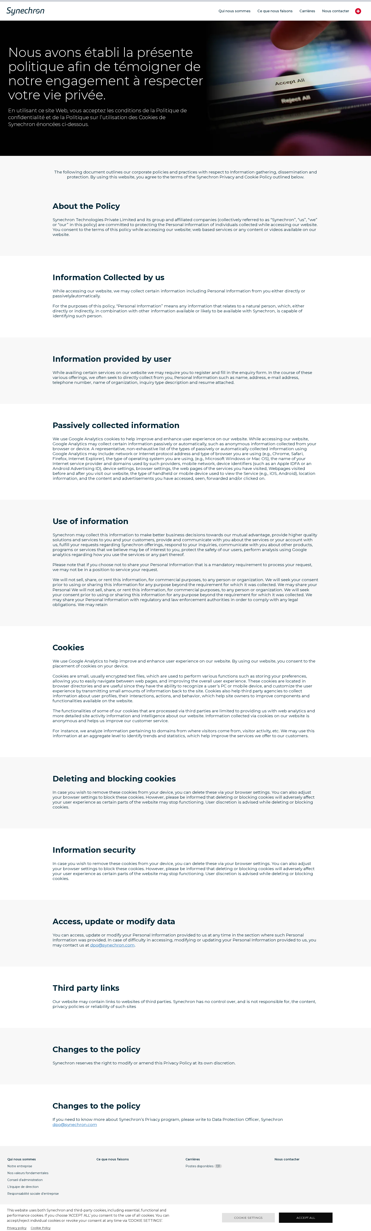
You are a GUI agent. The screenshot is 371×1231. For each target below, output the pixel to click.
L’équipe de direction (23, 1187)
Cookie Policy (40, 1227)
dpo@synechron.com (112, 945)
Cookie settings (248, 1217)
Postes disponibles (203, 1166)
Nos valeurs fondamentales (27, 1173)
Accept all (305, 1217)
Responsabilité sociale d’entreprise (33, 1194)
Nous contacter (287, 1159)
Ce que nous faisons (112, 1159)
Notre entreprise (19, 1166)
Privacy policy (16, 1227)
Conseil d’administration (25, 1180)
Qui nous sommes (21, 1159)
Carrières (193, 1159)
